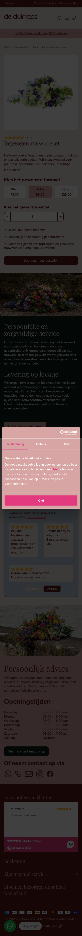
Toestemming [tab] (14, 444)
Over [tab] (67, 444)
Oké (41, 500)
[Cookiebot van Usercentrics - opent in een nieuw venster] (60, 433)
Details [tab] (41, 444)
